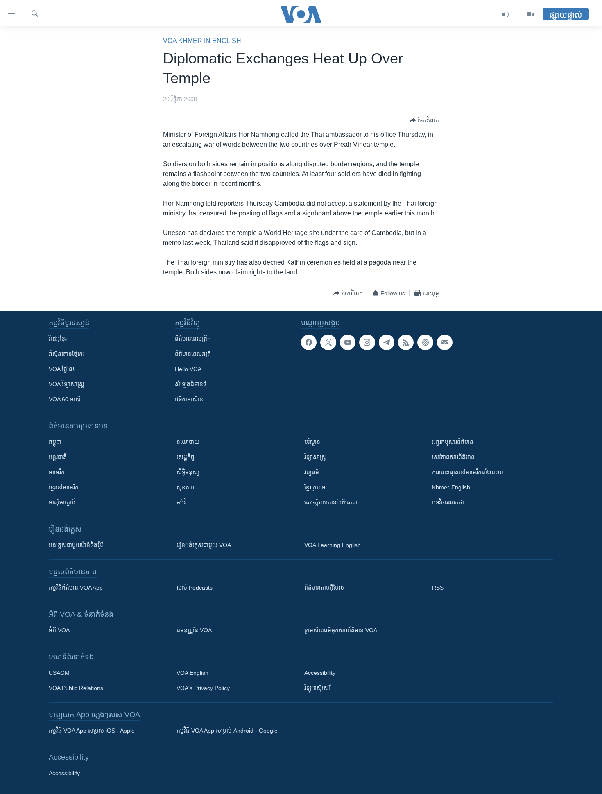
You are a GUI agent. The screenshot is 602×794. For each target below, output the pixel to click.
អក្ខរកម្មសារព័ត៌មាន (452, 442)
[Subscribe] (445, 342)
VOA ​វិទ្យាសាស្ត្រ (66, 384)
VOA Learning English (332, 545)
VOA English (192, 673)
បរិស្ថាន (312, 442)
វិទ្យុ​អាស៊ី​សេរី (317, 688)
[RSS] (406, 342)
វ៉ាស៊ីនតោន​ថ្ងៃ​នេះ (67, 354)
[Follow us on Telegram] (386, 342)
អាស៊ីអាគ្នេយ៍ (62, 502)
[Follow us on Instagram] (367, 342)
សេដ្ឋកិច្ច (186, 457)
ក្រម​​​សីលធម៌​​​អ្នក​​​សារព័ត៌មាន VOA (340, 630)
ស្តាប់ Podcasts (195, 587)
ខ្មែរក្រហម (315, 487)
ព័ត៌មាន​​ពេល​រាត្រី (193, 354)
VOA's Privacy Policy (203, 688)
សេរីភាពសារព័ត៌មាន (453, 457)
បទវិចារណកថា (448, 502)
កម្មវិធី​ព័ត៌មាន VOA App (76, 587)
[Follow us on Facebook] (309, 342)
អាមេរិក (57, 472)
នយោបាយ (188, 442)
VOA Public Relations (76, 688)
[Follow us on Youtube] (347, 342)
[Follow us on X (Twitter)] (328, 342)
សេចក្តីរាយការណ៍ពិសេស (331, 502)
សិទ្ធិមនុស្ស (188, 472)
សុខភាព (186, 487)
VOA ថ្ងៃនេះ (62, 369)
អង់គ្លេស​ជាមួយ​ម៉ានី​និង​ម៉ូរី (76, 545)
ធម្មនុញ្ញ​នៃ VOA (194, 630)
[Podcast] (425, 342)
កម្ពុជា (55, 442)
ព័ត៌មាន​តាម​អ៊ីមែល (324, 587)
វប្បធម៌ (311, 472)
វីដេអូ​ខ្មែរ (58, 338)
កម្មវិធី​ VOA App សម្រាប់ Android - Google (227, 730)
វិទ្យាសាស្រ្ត (315, 457)
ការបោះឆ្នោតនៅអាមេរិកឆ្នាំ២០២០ (467, 472)
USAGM (59, 673)
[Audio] (505, 14)
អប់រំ (181, 502)
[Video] (530, 14)
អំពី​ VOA (59, 630)
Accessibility (319, 673)
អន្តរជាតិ (58, 457)
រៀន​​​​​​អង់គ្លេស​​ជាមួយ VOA (204, 545)
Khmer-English (451, 487)
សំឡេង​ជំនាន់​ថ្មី (191, 384)
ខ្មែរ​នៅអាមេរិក (64, 487)
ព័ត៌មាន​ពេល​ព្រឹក (193, 338)
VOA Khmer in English (202, 40)
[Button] (424, 120)
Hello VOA (188, 369)
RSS (438, 587)
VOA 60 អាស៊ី (65, 399)
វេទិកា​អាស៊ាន (189, 399)
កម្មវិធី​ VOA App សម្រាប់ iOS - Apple (92, 730)
